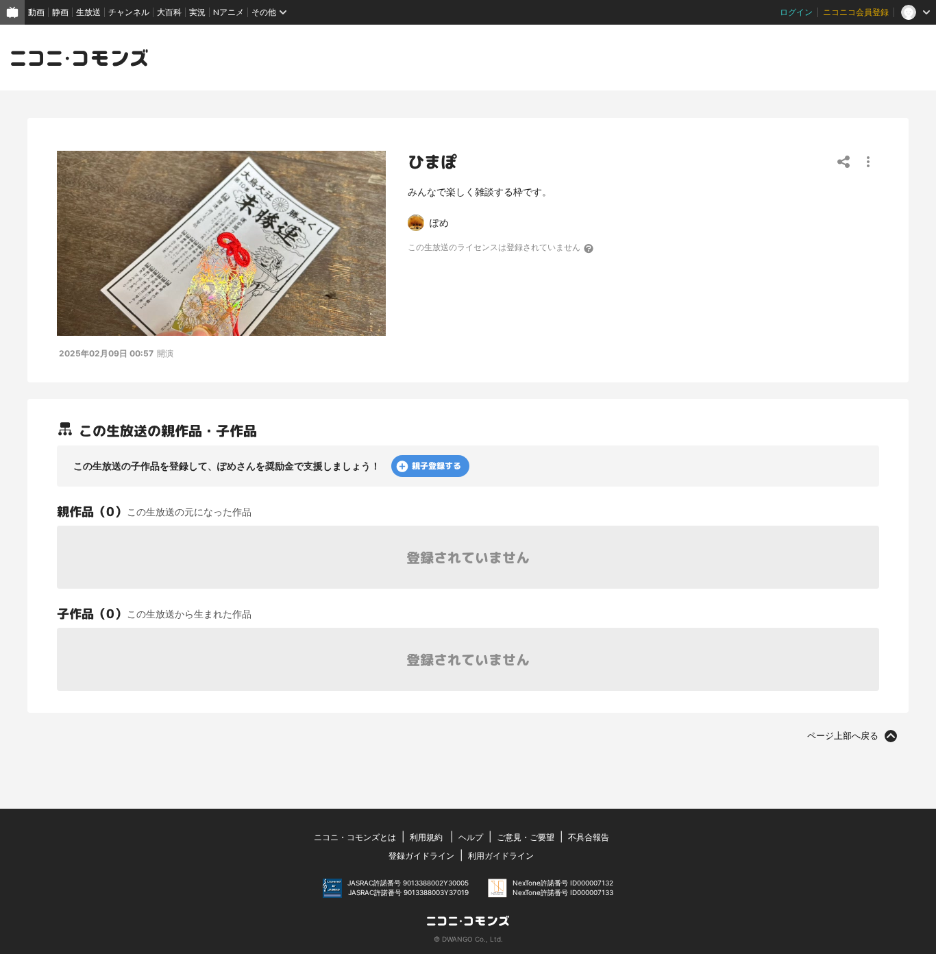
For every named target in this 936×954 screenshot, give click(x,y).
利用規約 (426, 837)
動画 (36, 12)
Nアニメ (228, 12)
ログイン (796, 12)
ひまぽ (432, 161)
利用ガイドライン (501, 856)
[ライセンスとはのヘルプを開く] (589, 248)
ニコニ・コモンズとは (355, 837)
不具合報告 (588, 837)
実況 (197, 12)
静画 (60, 12)
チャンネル (128, 12)
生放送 (88, 12)
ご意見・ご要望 (525, 837)
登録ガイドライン (421, 856)
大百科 (169, 12)
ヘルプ (470, 837)
